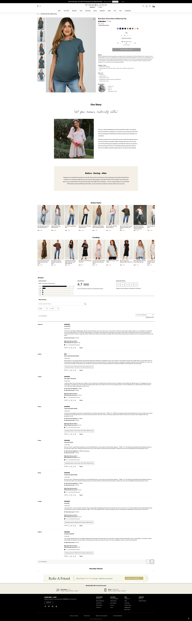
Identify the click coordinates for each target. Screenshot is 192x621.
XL (131, 35)
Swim (109, 10)
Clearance (128, 10)
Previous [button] (47, 55)
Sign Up (48, 602)
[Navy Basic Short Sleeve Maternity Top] (125, 29)
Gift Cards (98, 598)
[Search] (143, 6)
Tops (81, 10)
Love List (112, 605)
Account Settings (114, 598)
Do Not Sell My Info (117, 615)
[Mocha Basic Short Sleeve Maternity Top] (138, 29)
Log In (111, 607)
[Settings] (146, 6)
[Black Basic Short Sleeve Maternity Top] (123, 29)
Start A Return (99, 605)
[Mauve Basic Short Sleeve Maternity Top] (118, 29)
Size (126, 32)
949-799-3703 (115, 589)
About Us (141, 598)
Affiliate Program (142, 600)
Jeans (95, 10)
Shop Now (115, 1)
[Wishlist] (149, 6)
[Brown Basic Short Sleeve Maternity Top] (130, 29)
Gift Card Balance (100, 600)
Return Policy (127, 609)
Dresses (74, 10)
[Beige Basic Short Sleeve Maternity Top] (135, 29)
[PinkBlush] (96, 5)
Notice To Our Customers (101, 615)
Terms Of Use (87, 615)
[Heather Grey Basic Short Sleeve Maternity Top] (128, 29)
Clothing (66, 10)
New (59, 10)
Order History (113, 600)
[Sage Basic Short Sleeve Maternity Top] (133, 29)
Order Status (99, 603)
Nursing (102, 10)
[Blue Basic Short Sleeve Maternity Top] (120, 29)
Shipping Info (127, 607)
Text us (110, 589)
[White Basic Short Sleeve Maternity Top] (115, 29)
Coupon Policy (127, 605)
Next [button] (94, 55)
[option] (71, 54)
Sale (120, 10)
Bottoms (88, 10)
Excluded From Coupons (104, 25)
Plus (115, 10)
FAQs (125, 600)
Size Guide (126, 603)
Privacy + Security (74, 615)
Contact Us (98, 607)
